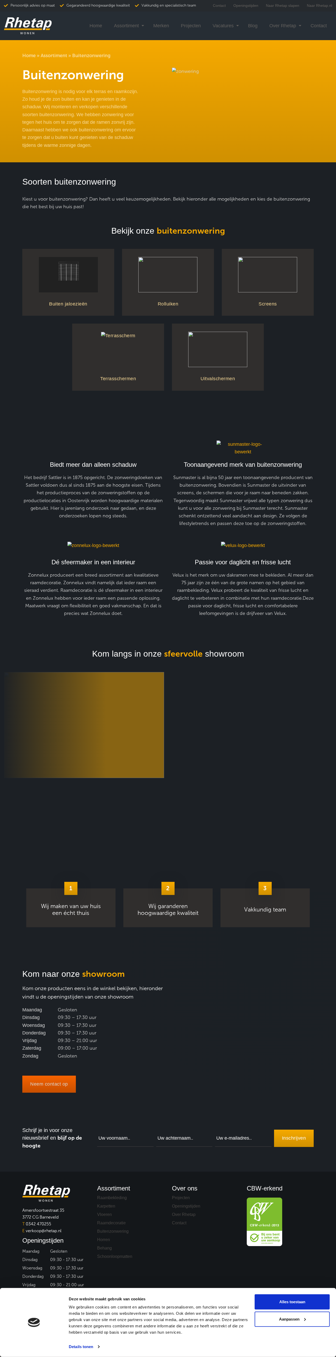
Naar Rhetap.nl (319, 5)
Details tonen (81, 1346)
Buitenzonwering (113, 1231)
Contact (219, 5)
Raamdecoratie (111, 1223)
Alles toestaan (292, 1302)
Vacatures (223, 25)
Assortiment (126, 25)
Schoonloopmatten (114, 1256)
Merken (161, 25)
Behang (104, 1248)
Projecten (191, 25)
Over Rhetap (282, 25)
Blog (253, 25)
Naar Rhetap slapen (282, 5)
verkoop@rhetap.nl (41, 1230)
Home (96, 25)
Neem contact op (49, 1084)
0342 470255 (36, 1223)
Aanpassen (289, 1319)
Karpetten (106, 1206)
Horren (103, 1239)
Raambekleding (112, 1197)
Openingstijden (245, 5)
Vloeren (104, 1214)
